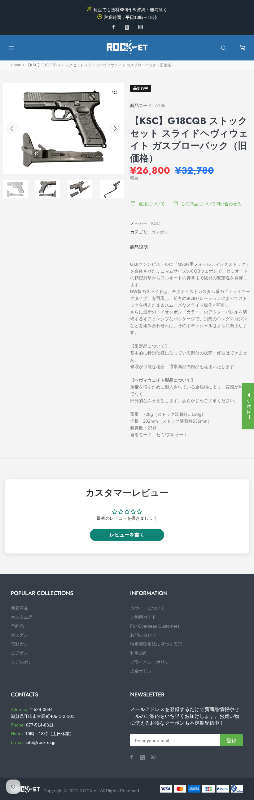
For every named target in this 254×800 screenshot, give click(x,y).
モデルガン (22, 662)
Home (16, 65)
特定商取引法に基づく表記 (156, 644)
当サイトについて (147, 608)
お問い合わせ (143, 635)
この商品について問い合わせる (211, 203)
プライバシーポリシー (151, 662)
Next (115, 128)
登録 (231, 740)
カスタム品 (22, 617)
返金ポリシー (143, 671)
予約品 (17, 626)
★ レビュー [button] (249, 406)
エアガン (19, 653)
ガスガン (160, 231)
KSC (155, 223)
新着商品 (19, 608)
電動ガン (19, 644)
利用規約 (138, 653)
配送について (152, 203)
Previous (12, 128)
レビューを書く (127, 534)
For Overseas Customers (155, 626)
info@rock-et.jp (40, 742)
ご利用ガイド (143, 617)
